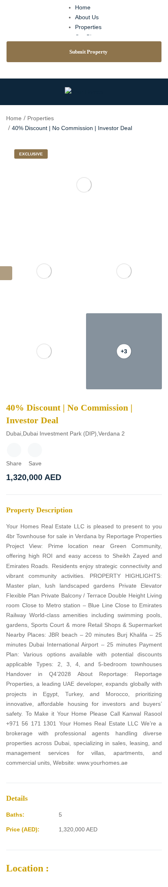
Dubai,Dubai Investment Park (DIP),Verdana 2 (65, 433)
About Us (87, 17)
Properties (88, 27)
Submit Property (88, 52)
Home (83, 7)
